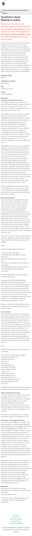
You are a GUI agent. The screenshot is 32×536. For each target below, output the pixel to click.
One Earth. (8, 39)
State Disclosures (16, 521)
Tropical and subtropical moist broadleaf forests (15, 12)
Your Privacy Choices (16, 519)
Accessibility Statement (16, 523)
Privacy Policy (16, 517)
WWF (3, 4)
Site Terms (16, 515)
